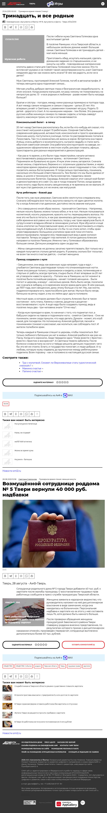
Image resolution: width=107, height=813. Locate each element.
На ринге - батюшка (23, 459)
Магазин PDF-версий (66, 742)
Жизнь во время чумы (23, 450)
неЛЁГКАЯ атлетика (23, 442)
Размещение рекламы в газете (65, 749)
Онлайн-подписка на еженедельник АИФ (39, 745)
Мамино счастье (31, 368)
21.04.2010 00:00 (9, 11)
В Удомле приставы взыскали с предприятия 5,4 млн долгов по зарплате (46, 695)
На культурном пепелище (25, 424)
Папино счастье (31, 371)
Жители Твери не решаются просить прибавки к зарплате (39, 713)
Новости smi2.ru (12, 471)
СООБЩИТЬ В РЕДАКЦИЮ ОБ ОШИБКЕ (83, 752)
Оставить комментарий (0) (83, 645)
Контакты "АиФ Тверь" (69, 745)
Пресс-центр (49, 742)
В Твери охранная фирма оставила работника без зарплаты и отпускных (45, 704)
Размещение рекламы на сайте (35, 749)
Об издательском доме (31, 742)
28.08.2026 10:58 (9, 479)
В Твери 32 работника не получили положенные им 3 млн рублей (43, 722)
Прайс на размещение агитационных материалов (43, 752)
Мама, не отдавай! (22, 433)
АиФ (4, 569)
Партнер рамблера (45, 802)
